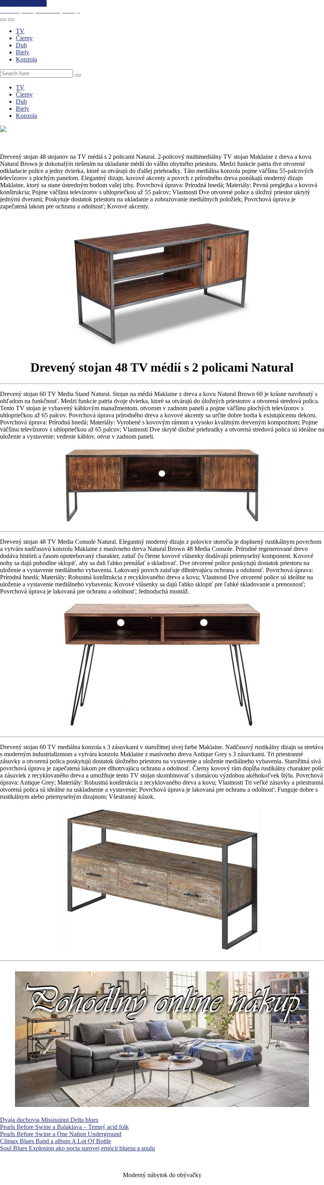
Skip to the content (23, 3)
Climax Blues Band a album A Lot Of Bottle (55, 1141)
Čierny (24, 38)
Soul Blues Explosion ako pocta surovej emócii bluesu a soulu (77, 1148)
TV (20, 31)
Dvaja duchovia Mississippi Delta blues (49, 1119)
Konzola (26, 59)
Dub (21, 45)
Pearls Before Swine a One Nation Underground (60, 1134)
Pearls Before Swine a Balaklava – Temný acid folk (64, 1127)
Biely (22, 52)
